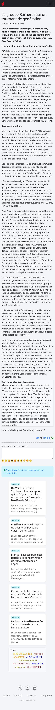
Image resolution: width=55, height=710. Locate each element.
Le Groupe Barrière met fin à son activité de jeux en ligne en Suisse (27, 624)
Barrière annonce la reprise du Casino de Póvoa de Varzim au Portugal (27, 527)
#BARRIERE (18, 657)
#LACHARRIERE (33, 657)
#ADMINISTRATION (27, 660)
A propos (32, 695)
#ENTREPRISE (33, 667)
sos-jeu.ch (46, 695)
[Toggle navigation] (49, 3)
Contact (18, 695)
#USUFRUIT (19, 667)
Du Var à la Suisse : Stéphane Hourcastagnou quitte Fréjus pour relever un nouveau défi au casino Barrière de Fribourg (26, 494)
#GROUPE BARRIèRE (22, 653)
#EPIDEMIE (36, 663)
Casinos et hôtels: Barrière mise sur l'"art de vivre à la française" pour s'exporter (26, 594)
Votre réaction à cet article (14, 446)
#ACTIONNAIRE (21, 663)
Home (6, 695)
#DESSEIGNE (38, 654)
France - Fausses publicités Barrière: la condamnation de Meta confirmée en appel (27, 559)
